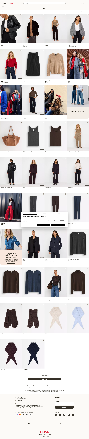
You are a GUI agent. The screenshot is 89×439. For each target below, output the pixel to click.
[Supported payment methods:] (34, 414)
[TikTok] (64, 415)
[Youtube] (69, 415)
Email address (57, 401)
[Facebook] (60, 415)
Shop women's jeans (73, 113)
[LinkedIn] (73, 415)
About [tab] (59, 213)
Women (3, 6)
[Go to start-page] (10, 3)
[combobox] (44, 3)
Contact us (40, 434)
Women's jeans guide (82, 113)
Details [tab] (44, 213)
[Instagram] (56, 415)
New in (7, 6)
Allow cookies (58, 224)
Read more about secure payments (29, 412)
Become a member (11, 263)
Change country (46, 436)
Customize (33, 224)
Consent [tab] (30, 213)
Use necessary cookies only (43, 224)
